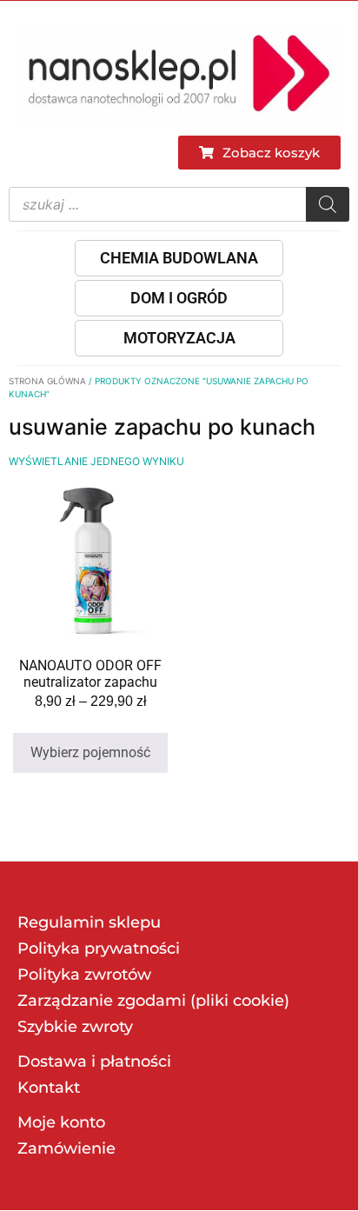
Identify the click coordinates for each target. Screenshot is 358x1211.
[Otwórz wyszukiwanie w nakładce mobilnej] (179, 204)
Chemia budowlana (179, 258)
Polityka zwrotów (84, 974)
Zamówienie (66, 1148)
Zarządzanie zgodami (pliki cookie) (153, 1000)
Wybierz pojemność (90, 752)
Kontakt (48, 1087)
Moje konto (61, 1122)
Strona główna (47, 381)
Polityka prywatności (98, 948)
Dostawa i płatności (94, 1061)
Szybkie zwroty (75, 1026)
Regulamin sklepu (89, 922)
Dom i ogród (179, 298)
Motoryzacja (179, 338)
